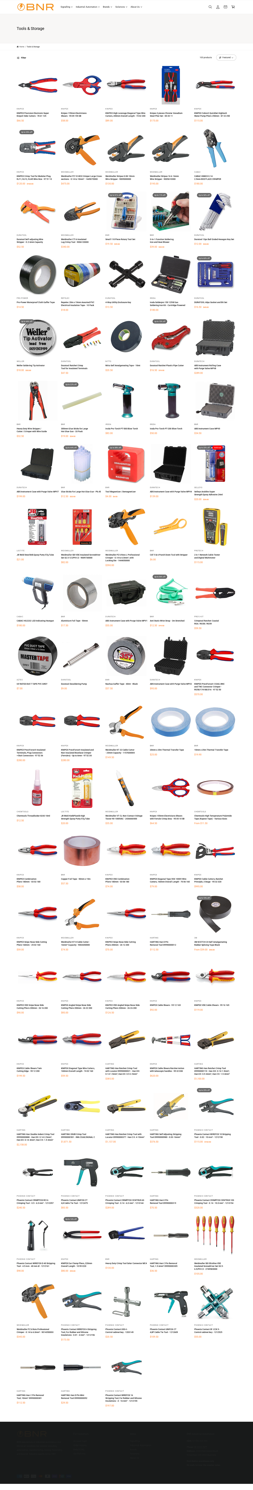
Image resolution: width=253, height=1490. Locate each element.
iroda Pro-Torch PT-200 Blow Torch (166, 428)
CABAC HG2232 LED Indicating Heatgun (35, 621)
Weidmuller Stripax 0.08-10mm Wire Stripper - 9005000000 (119, 177)
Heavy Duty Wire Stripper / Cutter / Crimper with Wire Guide (32, 430)
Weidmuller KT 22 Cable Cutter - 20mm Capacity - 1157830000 (120, 751)
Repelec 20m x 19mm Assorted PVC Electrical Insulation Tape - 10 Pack (77, 303)
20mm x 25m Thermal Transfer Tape (167, 750)
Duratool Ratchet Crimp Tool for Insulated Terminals (74, 367)
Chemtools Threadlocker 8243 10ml (33, 816)
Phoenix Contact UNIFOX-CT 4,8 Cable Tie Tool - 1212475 (74, 1201)
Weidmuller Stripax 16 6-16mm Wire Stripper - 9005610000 (164, 177)
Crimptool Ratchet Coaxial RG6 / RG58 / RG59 (206, 622)
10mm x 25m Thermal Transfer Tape (211, 750)
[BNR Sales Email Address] (225, 7)
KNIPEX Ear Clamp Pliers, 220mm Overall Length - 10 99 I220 (76, 1264)
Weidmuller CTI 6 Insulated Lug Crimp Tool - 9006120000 (75, 240)
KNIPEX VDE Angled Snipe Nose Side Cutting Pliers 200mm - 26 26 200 (122, 1006)
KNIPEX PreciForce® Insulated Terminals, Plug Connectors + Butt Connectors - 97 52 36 (31, 753)
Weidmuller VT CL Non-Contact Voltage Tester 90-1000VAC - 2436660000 (123, 817)
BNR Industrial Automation (34, 1487)
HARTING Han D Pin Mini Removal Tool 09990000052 (74, 1396)
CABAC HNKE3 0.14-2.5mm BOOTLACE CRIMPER (207, 177)
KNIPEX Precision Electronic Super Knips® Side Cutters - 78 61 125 (33, 114)
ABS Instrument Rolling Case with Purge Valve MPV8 (207, 367)
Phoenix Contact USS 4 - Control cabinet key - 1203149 (119, 1330)
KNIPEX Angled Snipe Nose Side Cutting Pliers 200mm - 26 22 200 (76, 1006)
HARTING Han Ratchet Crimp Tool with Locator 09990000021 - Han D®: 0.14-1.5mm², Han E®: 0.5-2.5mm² (122, 1071)
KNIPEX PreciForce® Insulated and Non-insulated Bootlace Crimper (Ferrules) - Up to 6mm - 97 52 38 (77, 753)
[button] (66, 6)
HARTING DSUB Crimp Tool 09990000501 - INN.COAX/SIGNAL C (78, 1135)
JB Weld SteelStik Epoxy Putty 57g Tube (35, 555)
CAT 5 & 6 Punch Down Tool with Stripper (169, 555)
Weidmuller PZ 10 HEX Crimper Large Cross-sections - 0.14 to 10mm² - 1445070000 (81, 177)
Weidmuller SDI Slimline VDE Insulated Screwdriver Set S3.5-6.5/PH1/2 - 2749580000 (208, 1266)
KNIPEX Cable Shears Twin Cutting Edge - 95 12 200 (29, 1069)
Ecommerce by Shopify (62, 1487)
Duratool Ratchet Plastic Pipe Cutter (167, 365)
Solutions (120, 7)
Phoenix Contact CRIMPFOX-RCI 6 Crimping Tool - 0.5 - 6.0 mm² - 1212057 (35, 1201)
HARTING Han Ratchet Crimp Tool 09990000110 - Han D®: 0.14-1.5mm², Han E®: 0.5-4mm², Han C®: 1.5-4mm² (212, 1071)
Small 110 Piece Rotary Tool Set (120, 239)
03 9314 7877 (200, 1447)
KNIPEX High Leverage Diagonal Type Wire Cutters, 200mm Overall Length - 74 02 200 (125, 114)
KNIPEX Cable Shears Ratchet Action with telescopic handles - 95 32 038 (167, 1069)
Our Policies (79, 1453)
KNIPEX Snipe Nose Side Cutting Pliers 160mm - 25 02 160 (32, 943)
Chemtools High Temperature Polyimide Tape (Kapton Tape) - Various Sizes (213, 817)
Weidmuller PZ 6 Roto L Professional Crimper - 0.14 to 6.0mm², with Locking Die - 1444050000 (122, 558)
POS (47, 1487)
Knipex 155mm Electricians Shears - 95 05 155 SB (74, 114)
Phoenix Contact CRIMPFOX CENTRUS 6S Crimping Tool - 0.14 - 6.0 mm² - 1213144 (124, 1201)
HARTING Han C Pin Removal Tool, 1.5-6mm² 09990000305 (163, 1264)
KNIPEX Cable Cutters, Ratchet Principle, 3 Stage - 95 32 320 (208, 880)
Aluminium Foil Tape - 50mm (74, 621)
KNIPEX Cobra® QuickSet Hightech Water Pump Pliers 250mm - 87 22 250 (212, 114)
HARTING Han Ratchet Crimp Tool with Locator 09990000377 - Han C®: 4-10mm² (125, 1135)
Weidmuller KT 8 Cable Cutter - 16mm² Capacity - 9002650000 (75, 943)
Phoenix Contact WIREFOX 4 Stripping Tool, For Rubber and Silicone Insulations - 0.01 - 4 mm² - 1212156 (78, 1332)
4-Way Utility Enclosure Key (118, 302)
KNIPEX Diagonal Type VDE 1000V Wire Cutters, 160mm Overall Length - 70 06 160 (170, 880)
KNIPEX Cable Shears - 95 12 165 (165, 1005)
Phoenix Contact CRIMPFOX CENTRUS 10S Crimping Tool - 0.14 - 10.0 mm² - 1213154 (214, 1201)
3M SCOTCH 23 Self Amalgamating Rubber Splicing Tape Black (210, 943)
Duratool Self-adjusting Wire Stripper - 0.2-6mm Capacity (30, 240)
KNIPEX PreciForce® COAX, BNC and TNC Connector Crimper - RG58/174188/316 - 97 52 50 (209, 687)
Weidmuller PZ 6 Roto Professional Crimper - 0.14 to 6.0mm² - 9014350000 (35, 1330)
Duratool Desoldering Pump (74, 684)
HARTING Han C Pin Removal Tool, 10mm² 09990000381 (30, 1396)
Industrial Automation (86, 7)
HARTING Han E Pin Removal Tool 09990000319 (163, 1201)
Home (21, 47)
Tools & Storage (33, 47)
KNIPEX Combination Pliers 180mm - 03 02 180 (28, 880)
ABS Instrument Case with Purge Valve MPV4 (171, 491)
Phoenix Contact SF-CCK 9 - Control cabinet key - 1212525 (208, 1330)
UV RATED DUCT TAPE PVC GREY (32, 684)
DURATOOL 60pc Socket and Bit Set (210, 302)
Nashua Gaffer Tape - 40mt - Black (121, 684)
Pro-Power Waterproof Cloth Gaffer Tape (36, 302)
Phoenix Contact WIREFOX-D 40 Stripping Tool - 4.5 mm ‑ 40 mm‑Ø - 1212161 (36, 1264)
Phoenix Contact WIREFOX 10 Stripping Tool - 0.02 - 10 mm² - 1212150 (212, 1135)
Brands (106, 7)
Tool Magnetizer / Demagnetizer (120, 491)
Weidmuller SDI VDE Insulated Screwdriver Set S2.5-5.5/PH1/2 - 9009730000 (80, 556)
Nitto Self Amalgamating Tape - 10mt (122, 365)
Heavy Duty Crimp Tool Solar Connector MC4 (126, 1263)
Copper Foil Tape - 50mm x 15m (75, 879)
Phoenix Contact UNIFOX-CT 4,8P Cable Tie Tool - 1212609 (164, 1330)
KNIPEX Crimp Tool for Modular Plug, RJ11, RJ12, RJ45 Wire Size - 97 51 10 (34, 177)
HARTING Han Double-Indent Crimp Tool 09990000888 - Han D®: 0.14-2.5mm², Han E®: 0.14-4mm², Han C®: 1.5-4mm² (35, 1137)
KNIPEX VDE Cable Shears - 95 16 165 (211, 1005)
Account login (80, 1441)
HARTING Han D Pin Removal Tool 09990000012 (163, 943)
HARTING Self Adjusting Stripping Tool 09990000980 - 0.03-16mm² (165, 1135)
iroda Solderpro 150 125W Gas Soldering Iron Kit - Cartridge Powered (167, 303)
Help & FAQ (78, 1449)
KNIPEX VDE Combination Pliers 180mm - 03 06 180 (117, 880)
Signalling (65, 7)
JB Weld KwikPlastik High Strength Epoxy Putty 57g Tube (75, 817)
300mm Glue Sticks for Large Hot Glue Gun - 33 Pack (74, 430)
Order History (80, 1445)
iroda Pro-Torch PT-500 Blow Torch (121, 428)
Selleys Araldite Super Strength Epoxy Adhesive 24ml (208, 493)
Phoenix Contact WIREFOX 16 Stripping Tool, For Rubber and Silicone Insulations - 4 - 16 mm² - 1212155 (123, 1398)
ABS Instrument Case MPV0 (207, 428)
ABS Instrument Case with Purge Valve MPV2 (171, 684)
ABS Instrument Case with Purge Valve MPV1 (126, 621)
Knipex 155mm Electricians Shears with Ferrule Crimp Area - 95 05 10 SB (167, 817)
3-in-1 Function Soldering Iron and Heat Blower (162, 240)
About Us (135, 7)
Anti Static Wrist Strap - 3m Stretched (167, 621)
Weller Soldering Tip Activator (31, 365)
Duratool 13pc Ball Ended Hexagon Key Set (214, 239)
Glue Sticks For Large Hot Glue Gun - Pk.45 (81, 491)
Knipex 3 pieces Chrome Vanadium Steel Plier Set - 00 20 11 (166, 114)
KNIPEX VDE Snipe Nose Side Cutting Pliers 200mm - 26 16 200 (32, 1006)
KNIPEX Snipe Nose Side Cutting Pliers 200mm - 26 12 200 (120, 943)
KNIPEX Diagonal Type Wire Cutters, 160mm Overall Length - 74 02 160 (78, 1069)
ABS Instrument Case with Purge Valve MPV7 (38, 491)
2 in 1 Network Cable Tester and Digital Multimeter (207, 556)
